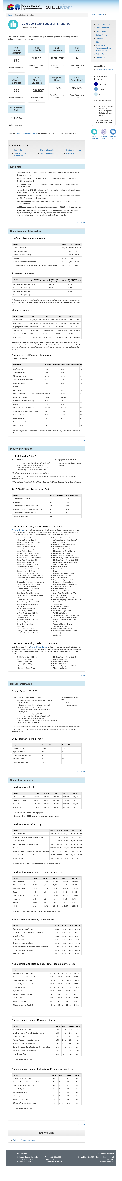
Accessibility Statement (53, 1162)
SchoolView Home (103, 24)
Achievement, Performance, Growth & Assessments (104, 48)
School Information (47, 153)
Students (99, 38)
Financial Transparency (103, 69)
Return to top (80, 222)
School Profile (101, 35)
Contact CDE (49, 1159)
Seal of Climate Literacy (38, 647)
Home (10, 15)
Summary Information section (27, 133)
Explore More (71, 153)
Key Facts (18, 150)
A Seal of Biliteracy (18, 530)
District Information (47, 150)
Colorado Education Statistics (24, 1140)
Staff (98, 42)
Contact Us (100, 57)
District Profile (101, 31)
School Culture (101, 54)
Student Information (73, 150)
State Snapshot (102, 27)
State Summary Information (20, 154)
